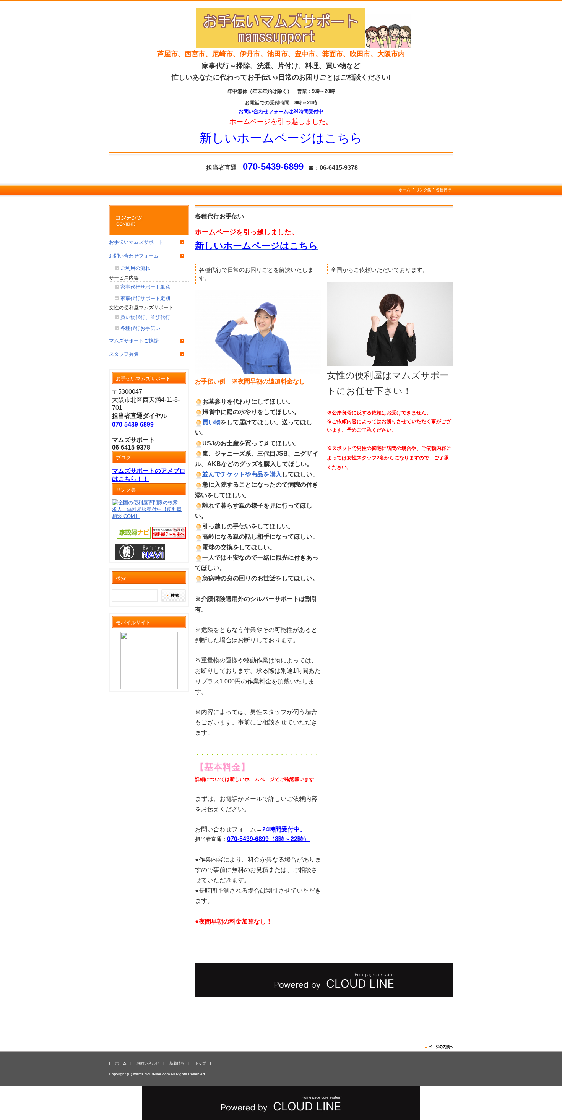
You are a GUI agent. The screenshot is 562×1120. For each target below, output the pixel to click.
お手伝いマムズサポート (136, 242)
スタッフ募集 (124, 354)
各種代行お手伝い (140, 328)
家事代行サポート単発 (145, 287)
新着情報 (177, 1063)
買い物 (211, 422)
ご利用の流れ (135, 268)
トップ (200, 1063)
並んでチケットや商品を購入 (242, 474)
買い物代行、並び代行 (145, 317)
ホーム (404, 190)
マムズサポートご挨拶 (134, 341)
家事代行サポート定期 (145, 298)
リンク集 (423, 190)
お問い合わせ (147, 1063)
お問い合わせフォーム (134, 256)
